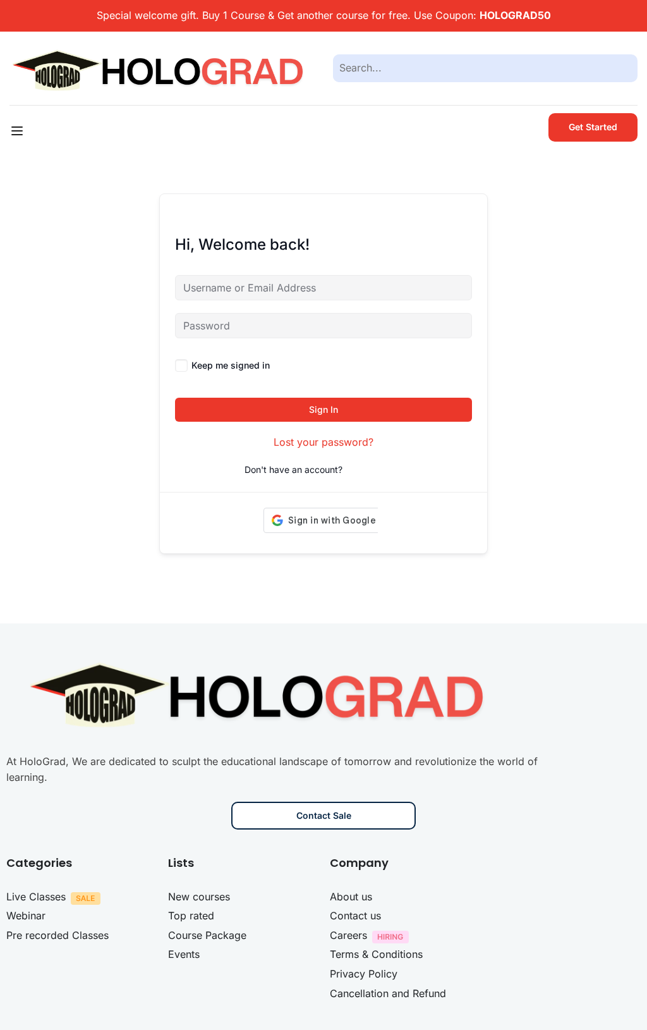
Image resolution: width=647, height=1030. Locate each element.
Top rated (191, 915)
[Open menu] (18, 130)
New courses (199, 896)
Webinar (25, 915)
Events (184, 954)
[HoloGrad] (161, 67)
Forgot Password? (434, 365)
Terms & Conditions (376, 954)
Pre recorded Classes (57, 935)
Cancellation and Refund (388, 993)
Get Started (593, 126)
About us (351, 896)
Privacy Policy (363, 973)
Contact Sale (323, 815)
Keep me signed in (230, 365)
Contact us (355, 915)
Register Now (373, 469)
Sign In (323, 409)
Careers (348, 935)
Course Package (207, 935)
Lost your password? (323, 442)
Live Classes (36, 896)
